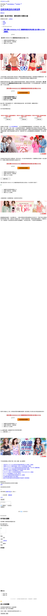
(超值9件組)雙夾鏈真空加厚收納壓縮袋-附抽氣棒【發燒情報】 (16, 478)
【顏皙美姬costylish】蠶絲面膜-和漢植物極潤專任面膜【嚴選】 (16, 469)
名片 (4, 24)
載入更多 (2, 499)
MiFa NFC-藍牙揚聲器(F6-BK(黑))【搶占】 (12, 473)
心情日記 (10, 19)
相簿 (4, 21)
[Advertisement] (23, 568)
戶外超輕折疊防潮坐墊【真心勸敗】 (11, 476)
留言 (10, 491)
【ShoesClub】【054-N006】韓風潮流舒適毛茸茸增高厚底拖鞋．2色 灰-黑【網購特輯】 (21, 467)
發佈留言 (2, 507)
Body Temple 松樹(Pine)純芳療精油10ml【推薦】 (13, 470)
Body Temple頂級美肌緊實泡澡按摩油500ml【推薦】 (14, 475)
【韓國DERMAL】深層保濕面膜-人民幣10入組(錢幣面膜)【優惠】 (17, 466)
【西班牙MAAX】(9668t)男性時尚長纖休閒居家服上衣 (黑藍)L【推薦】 (18, 464)
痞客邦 (7, 491)
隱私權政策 (30, 598)
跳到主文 (2, 12)
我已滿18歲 (3, 613)
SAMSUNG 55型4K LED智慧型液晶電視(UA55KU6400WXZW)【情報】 (18, 472)
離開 (7, 613)
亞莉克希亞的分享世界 (10, 9)
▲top (1, 497)
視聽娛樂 (10, 495)
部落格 (4, 22)
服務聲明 (35, 598)
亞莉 (1, 484)
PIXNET (14, 598)
